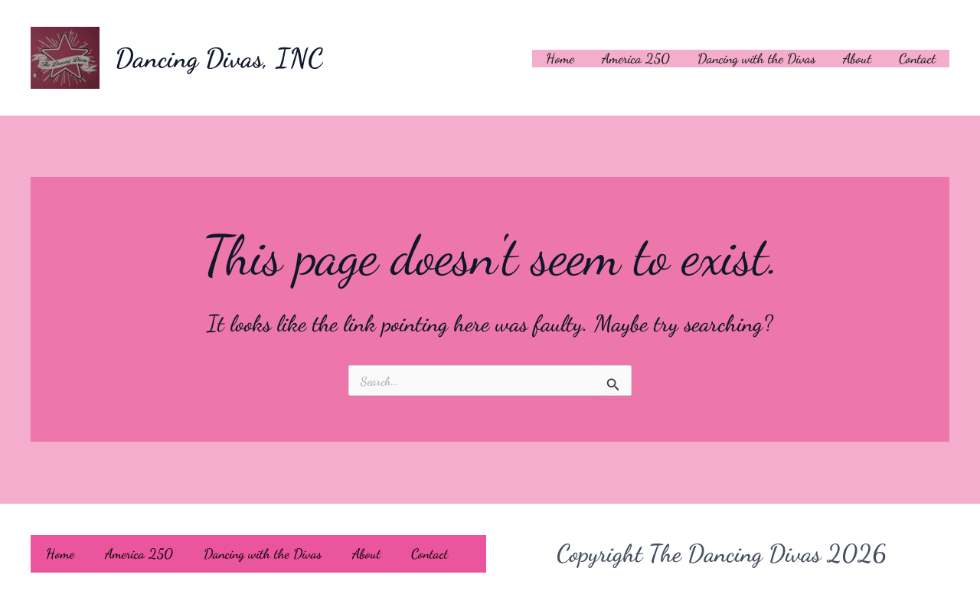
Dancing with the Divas (756, 58)
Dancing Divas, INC (219, 58)
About (857, 58)
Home (560, 58)
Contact (917, 58)
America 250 (636, 58)
